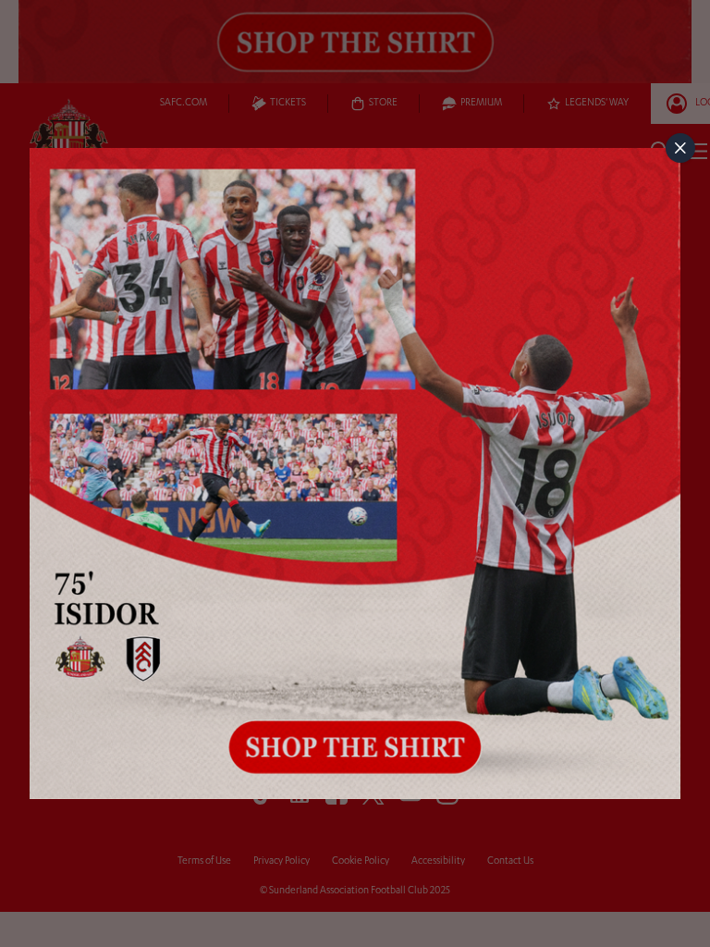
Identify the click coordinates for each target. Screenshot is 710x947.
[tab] (680, 148)
